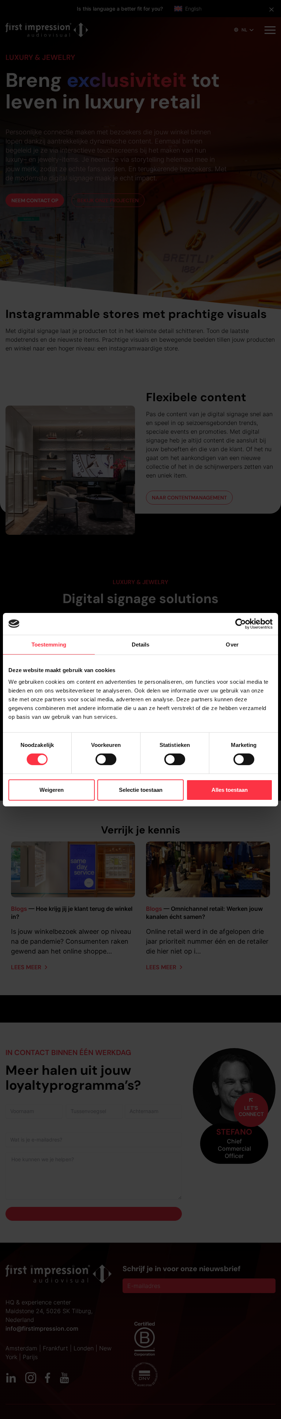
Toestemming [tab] (48, 644)
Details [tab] (141, 644)
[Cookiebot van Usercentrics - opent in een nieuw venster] (241, 623)
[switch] (105, 759)
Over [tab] (232, 644)
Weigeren (52, 790)
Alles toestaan (229, 790)
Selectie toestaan (140, 790)
